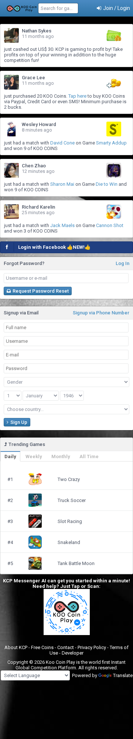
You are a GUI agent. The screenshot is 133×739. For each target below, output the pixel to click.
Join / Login (116, 8)
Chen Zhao (34, 165)
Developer (72, 653)
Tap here (77, 96)
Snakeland (69, 542)
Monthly (60, 456)
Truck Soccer (72, 500)
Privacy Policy (92, 647)
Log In (122, 263)
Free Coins (43, 647)
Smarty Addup (111, 143)
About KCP (16, 647)
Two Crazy (69, 479)
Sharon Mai (62, 184)
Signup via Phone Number (101, 313)
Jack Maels (62, 225)
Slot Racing (70, 521)
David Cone (62, 143)
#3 (10, 521)
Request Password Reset (40, 291)
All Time (89, 456)
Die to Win (106, 184)
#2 (10, 500)
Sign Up (18, 422)
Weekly (33, 456)
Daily (10, 456)
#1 (10, 479)
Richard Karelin (38, 207)
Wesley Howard (39, 124)
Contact (66, 647)
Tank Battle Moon (76, 563)
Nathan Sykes (36, 31)
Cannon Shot (109, 225)
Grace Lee (33, 77)
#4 (10, 542)
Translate (123, 675)
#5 (10, 563)
